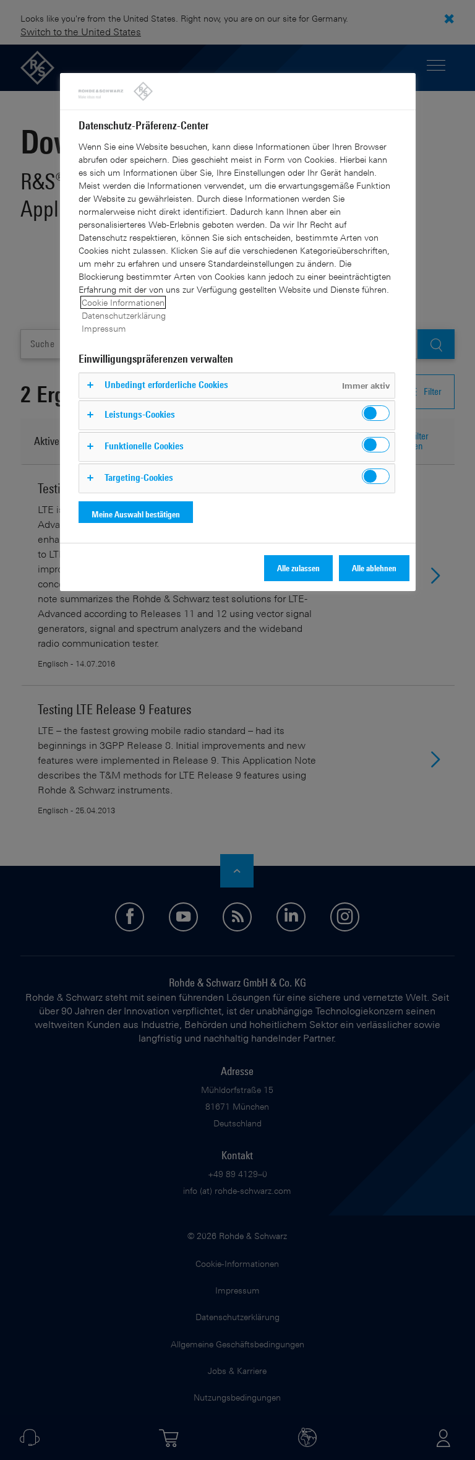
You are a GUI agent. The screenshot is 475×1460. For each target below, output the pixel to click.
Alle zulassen (298, 568)
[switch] (376, 413)
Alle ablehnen (374, 568)
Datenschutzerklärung (124, 315)
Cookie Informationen (123, 302)
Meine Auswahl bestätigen (136, 514)
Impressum (104, 328)
